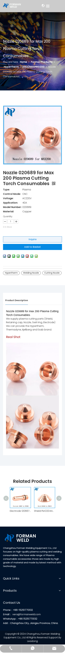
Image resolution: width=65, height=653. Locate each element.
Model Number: (12, 207)
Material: (8, 211)
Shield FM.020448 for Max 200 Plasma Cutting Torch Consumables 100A (44, 511)
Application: (10, 202)
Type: (6, 189)
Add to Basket (32, 247)
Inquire (33, 239)
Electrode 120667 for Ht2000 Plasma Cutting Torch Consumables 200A (20, 511)
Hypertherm (11, 272)
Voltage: (8, 198)
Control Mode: (12, 194)
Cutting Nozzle (52, 272)
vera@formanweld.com (26, 614)
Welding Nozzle (31, 272)
